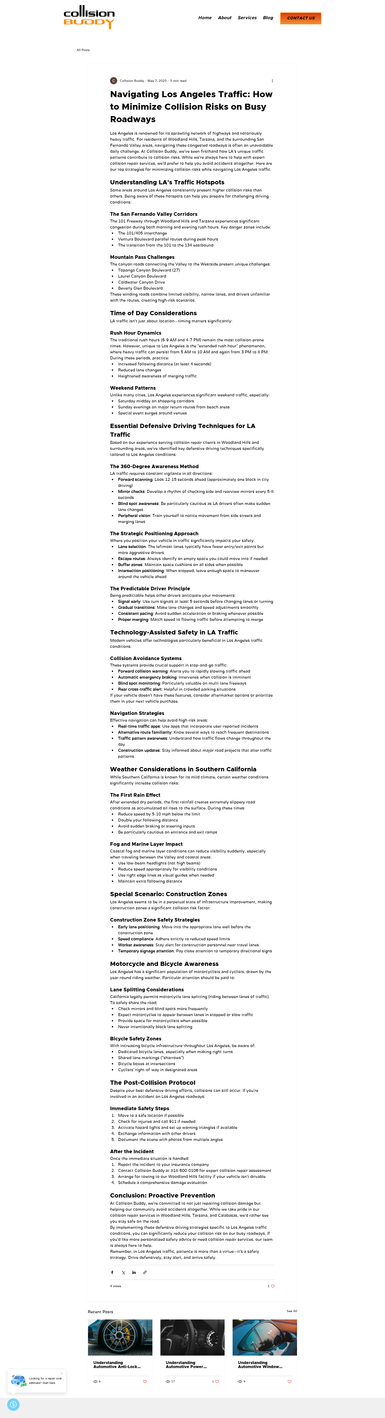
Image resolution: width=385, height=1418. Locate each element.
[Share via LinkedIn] (134, 1272)
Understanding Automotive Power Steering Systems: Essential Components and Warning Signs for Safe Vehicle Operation (192, 1365)
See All (292, 1311)
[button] (247, 17)
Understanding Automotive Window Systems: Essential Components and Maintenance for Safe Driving (259, 1365)
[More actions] (272, 80)
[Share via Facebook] (112, 1272)
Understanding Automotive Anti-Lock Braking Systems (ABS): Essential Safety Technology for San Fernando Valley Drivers (117, 1365)
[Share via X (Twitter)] (123, 1272)
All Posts (83, 50)
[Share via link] (145, 1272)
